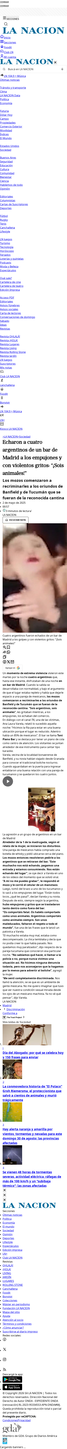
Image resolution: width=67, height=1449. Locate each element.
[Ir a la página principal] (33, 33)
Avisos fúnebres (10, 305)
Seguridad (6, 161)
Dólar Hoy (6, 115)
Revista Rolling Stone (13, 352)
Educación (6, 165)
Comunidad (7, 173)
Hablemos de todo (11, 185)
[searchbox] (32, 69)
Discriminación (16, 1009)
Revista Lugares (9, 344)
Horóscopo (7, 251)
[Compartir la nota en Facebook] (5, 662)
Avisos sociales (9, 309)
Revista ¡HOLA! (9, 340)
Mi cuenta (10, 57)
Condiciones (10, 1420)
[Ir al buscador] (6, 24)
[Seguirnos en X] (5, 1350)
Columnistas (7, 200)
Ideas (3, 325)
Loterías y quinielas (12, 259)
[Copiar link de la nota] (5, 657)
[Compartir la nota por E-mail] (12, 662)
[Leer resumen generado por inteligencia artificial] (5, 647)
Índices (4, 134)
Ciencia (4, 181)
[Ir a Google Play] (12, 1382)
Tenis (3, 224)
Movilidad (6, 130)
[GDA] (12, 1432)
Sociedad (24, 436)
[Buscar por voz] (62, 69)
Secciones (10, 42)
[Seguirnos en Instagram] (5, 1360)
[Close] (5, 1190)
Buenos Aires (8, 157)
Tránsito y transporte (13, 87)
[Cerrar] (55, 62)
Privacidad (24, 1420)
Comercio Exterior (11, 126)
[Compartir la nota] (5, 652)
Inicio (7, 37)
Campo (4, 119)
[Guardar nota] (8, 647)
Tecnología (6, 247)
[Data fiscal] (5, 1443)
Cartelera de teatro (11, 286)
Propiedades (8, 122)
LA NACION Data (10, 95)
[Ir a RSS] (5, 1370)
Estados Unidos (9, 146)
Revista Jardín (8, 356)
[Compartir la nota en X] (8, 662)
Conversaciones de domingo (17, 317)
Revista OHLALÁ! (10, 336)
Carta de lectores (10, 313)
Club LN (8, 52)
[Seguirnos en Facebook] (5, 1340)
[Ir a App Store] (12, 1389)
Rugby (4, 220)
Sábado (4, 321)
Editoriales (6, 196)
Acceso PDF (7, 297)
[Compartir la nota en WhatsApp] (8, 652)
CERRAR (4, 2)
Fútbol (4, 216)
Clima (3, 91)
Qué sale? (6, 278)
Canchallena (7, 227)
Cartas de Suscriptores (14, 204)
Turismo (5, 243)
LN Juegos (6, 239)
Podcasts (5, 262)
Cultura (4, 169)
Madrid (7, 1005)
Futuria (4, 111)
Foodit (8, 47)
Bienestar (6, 177)
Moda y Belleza (9, 266)
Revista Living (8, 348)
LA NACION (10, 436)
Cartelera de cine (10, 282)
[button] (33, 245)
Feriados (5, 255)
